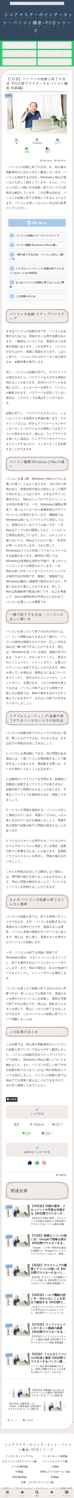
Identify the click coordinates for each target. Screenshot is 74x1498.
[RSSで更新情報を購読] (44, 1162)
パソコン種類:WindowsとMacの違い (36, 245)
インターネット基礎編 (54, 1456)
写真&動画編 (19, 1477)
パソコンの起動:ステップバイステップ (37, 235)
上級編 (55, 1466)
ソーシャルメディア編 (54, 1461)
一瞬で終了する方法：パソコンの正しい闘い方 (36, 256)
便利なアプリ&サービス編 (55, 1471)
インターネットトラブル (19, 1456)
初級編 (13, 1099)
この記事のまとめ (25, 296)
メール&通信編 (19, 1466)
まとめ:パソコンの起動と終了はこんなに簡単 (37, 284)
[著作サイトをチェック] (30, 1162)
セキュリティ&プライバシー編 (19, 1461)
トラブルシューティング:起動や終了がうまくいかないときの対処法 (37, 270)
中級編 (19, 1471)
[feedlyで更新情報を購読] (37, 1162)
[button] (47, 150)
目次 (35, 222)
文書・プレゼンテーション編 (37, 1482)
